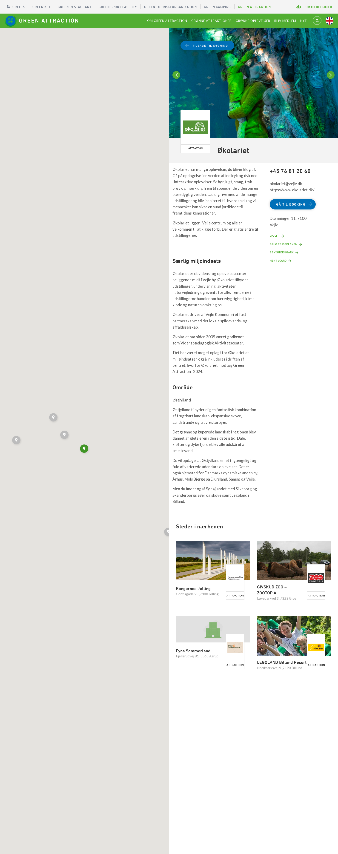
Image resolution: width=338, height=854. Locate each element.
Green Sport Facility (118, 7)
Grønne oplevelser (253, 21)
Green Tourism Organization (170, 7)
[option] (253, 83)
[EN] (329, 21)
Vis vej (274, 236)
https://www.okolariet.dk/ (292, 189)
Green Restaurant (75, 7)
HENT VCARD (278, 260)
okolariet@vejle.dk (286, 183)
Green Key (41, 7)
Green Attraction (254, 7)
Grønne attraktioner (211, 21)
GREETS (18, 7)
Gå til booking (290, 204)
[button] (64, 435)
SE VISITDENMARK (282, 252)
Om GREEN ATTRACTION (167, 21)
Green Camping (217, 7)
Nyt (303, 21)
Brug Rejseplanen (283, 244)
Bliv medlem (285, 21)
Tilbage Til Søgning (210, 45)
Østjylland (181, 400)
